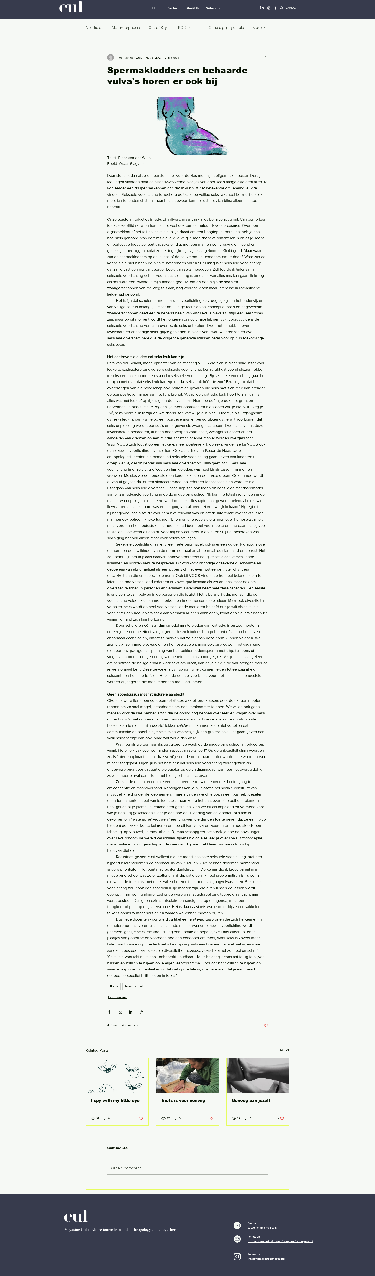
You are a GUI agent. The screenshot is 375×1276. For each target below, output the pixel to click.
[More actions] (265, 57)
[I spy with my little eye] (117, 1075)
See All (284, 1049)
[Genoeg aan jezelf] (258, 1075)
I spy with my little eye (115, 1100)
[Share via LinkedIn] (130, 1012)
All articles (94, 27)
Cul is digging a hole (226, 27)
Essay (114, 986)
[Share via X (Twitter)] (120, 1012)
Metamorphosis (126, 27)
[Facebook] (275, 8)
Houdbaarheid (134, 986)
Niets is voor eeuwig (183, 1100)
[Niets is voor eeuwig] (187, 1075)
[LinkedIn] (262, 8)
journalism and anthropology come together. (139, 1229)
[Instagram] (269, 8)
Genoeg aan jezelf (251, 1100)
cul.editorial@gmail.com (262, 1227)
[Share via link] (141, 1012)
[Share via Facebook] (109, 1012)
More (257, 27)
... (199, 27)
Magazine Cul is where (83, 1229)
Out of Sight (158, 27)
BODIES (184, 27)
